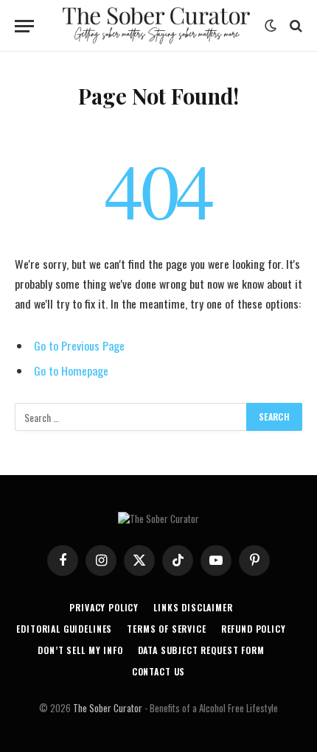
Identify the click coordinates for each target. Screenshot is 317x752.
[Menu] (24, 26)
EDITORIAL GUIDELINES (64, 628)
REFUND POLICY (253, 628)
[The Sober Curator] (156, 26)
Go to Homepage (71, 370)
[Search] (294, 26)
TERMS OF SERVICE (166, 628)
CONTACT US (158, 671)
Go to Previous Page (79, 345)
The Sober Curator (107, 707)
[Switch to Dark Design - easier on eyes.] (270, 25)
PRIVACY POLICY (104, 607)
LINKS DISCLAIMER (192, 607)
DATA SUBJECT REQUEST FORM (201, 650)
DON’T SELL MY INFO (80, 650)
